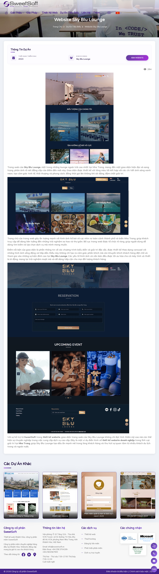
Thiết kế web (50, 12)
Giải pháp (32, 12)
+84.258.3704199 (59, 549)
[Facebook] (23, 554)
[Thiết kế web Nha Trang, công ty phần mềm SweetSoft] (21, 4)
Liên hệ (85, 12)
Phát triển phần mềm (93, 548)
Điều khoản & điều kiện (117, 571)
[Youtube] (29, 554)
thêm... (97, 12)
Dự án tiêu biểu (69, 12)
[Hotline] (154, 553)
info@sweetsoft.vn (56, 547)
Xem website (137, 58)
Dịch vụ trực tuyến (92, 552)
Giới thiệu (16, 12)
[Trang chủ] (6, 13)
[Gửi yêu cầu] (154, 561)
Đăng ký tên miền (91, 543)
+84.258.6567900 (50, 552)
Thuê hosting (90, 539)
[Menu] (154, 546)
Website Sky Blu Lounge (96, 26)
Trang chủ (57, 26)
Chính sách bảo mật (138, 571)
